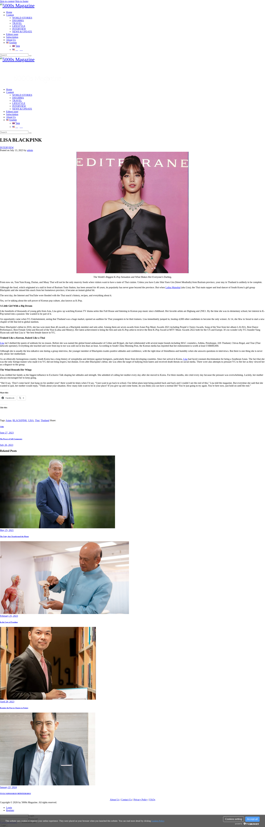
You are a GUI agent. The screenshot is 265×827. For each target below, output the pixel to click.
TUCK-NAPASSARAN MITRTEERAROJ (15, 793)
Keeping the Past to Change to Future (14, 708)
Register (10, 810)
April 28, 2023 (7, 701)
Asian (8, 420)
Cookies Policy (157, 821)
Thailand (45, 420)
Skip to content (7, 1)
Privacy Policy (141, 799)
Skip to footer (21, 1)
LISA (31, 420)
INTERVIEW (7, 147)
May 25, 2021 (7, 530)
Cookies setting (233, 819)
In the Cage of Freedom (9, 622)
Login (9, 807)
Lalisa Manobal (173, 287)
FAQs (152, 799)
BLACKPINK (20, 420)
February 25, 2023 (9, 616)
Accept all (252, 819)
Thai (37, 420)
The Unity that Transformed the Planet (14, 536)
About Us (114, 799)
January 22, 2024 (8, 787)
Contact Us (126, 799)
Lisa (2, 343)
